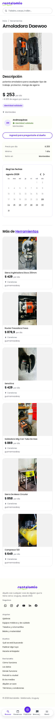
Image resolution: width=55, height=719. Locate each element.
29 (37, 205)
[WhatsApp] (5, 605)
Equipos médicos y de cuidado (16, 623)
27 (26, 205)
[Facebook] (36, 605)
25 (14, 205)
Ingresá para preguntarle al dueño (27, 135)
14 (31, 193)
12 (20, 193)
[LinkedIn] (30, 605)
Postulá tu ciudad (10, 675)
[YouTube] (24, 605)
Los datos (7, 667)
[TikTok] (17, 605)
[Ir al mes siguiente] (43, 174)
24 (9, 205)
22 (37, 199)
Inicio (5, 21)
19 (20, 199)
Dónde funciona (10, 671)
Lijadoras (6, 618)
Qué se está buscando (13, 642)
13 (25, 193)
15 (37, 193)
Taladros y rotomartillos (13, 627)
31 (8, 210)
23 (42, 199)
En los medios (9, 679)
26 (20, 205)
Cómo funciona (10, 662)
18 (14, 199)
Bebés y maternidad (12, 631)
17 (9, 199)
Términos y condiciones (13, 688)
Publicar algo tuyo (11, 647)
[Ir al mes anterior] (40, 174)
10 (9, 193)
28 (31, 205)
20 (26, 199)
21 (31, 199)
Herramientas (16, 21)
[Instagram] (11, 605)
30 (42, 205)
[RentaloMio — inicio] (12, 4)
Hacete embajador (11, 651)
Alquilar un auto (9, 684)
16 (42, 193)
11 (14, 193)
